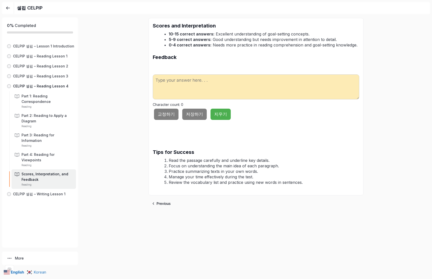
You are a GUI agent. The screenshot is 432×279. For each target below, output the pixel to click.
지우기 (220, 114)
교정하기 (166, 114)
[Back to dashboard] (8, 8)
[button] (40, 46)
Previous (163, 203)
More (19, 258)
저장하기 (194, 114)
